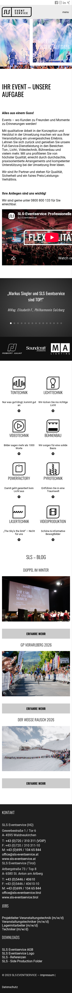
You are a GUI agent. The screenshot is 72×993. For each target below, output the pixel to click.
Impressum (47, 975)
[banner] (16, 12)
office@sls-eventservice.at (20, 854)
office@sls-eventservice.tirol (21, 893)
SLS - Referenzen (14, 957)
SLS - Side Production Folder (22, 961)
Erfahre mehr (36, 633)
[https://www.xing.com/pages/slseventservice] (68, 3)
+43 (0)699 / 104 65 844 (23, 850)
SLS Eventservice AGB (17, 950)
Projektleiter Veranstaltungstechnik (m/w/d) (33, 918)
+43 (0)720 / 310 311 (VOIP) (26, 841)
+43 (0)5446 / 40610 (20, 879)
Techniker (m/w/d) (15, 929)
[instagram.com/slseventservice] (60, 3)
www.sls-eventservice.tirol (20, 897)
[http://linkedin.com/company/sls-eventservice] (64, 3)
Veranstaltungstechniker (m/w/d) (25, 922)
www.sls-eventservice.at (19, 859)
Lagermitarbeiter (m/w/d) (20, 925)
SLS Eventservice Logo (18, 953)
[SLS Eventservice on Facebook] (56, 3)
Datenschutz (10, 987)
